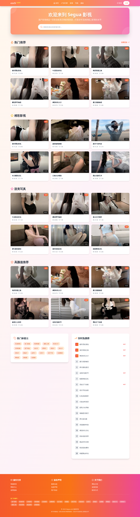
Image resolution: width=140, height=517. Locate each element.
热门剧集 (27, 344)
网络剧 (17, 357)
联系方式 (95, 490)
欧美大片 (56, 344)
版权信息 (54, 484)
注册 (126, 3)
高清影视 (17, 344)
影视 (71, 3)
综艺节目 (50, 353)
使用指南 (14, 490)
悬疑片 (25, 353)
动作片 (36, 348)
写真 (76, 3)
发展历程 (95, 487)
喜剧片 (53, 348)
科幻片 (61, 348)
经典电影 (37, 344)
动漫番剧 (60, 353)
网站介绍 (95, 484)
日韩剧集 (17, 348)
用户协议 (54, 490)
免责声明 (54, 487)
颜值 (81, 3)
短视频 (34, 357)
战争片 (34, 353)
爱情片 (44, 348)
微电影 (25, 357)
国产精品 (27, 348)
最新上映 (46, 344)
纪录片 (42, 353)
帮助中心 (14, 487)
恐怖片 (17, 353)
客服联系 (14, 484)
